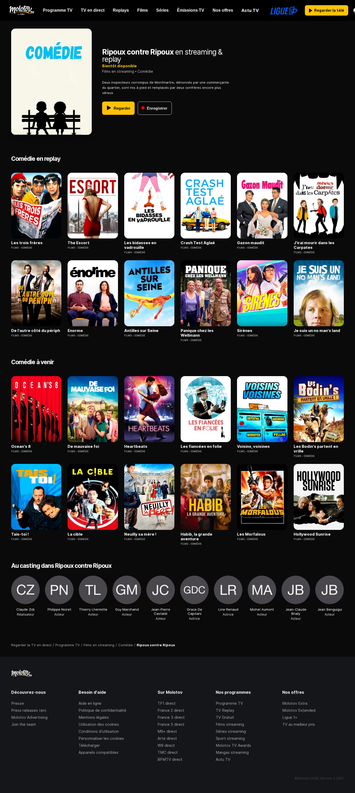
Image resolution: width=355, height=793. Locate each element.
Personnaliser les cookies (101, 738)
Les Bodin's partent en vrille (316, 449)
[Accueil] (21, 10)
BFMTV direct (169, 759)
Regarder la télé (329, 10)
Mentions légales (93, 717)
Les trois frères (27, 243)
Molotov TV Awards (233, 745)
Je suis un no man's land (317, 330)
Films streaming (230, 724)
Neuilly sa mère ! (140, 534)
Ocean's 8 (21, 446)
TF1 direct (166, 703)
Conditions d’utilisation (98, 731)
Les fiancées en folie (201, 446)
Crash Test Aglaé (198, 243)
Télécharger (89, 745)
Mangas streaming (232, 752)
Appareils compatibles (98, 752)
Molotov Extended (298, 710)
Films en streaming (118, 71)
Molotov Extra (294, 703)
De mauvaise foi (83, 446)
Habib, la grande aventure (196, 536)
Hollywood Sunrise (312, 534)
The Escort (78, 243)
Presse (17, 703)
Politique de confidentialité (102, 710)
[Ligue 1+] (284, 10)
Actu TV (223, 759)
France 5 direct (171, 724)
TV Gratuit (225, 717)
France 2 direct (170, 710)
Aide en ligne (89, 703)
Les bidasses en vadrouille (140, 245)
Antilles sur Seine (141, 330)
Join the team (23, 724)
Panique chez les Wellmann (197, 333)
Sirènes (244, 330)
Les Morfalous (251, 534)
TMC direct (167, 752)
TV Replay (225, 710)
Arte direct (167, 738)
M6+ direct (167, 731)
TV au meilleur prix (298, 724)
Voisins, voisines (253, 446)
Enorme (75, 330)
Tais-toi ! (20, 534)
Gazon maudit (250, 243)
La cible (75, 534)
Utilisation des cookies (98, 724)
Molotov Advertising (29, 717)
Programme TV (229, 703)
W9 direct (166, 745)
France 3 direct (171, 717)
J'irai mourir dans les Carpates (314, 245)
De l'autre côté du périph (35, 330)
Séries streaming (231, 731)
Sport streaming (230, 738)
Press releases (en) (29, 710)
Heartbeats (135, 446)
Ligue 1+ (289, 717)
